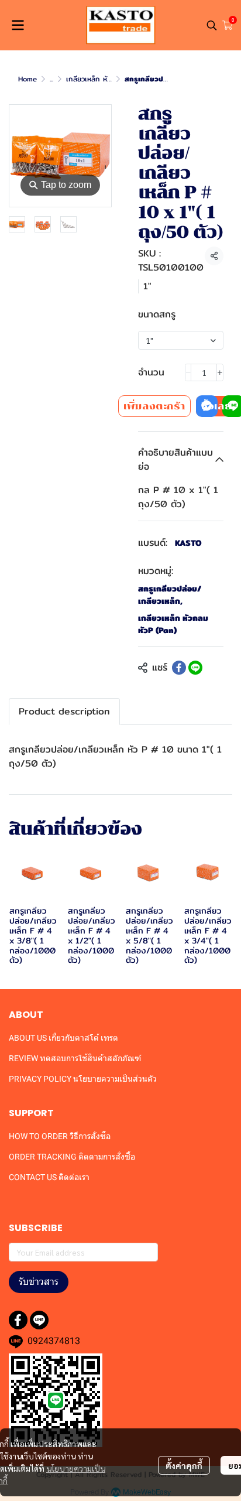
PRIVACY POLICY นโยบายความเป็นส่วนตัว (83, 1078)
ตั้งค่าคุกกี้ (184, 1465)
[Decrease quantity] (188, 372)
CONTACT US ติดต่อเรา (49, 1177)
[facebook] (18, 1320)
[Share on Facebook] (179, 668)
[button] (212, 25)
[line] (39, 1320)
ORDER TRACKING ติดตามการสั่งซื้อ (72, 1156)
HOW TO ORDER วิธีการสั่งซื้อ (60, 1136)
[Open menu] (17, 25)
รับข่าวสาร (38, 1281)
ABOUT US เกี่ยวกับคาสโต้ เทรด (63, 1037)
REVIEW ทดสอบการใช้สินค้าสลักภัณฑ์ (75, 1058)
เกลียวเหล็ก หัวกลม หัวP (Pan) (173, 624)
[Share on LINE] (195, 668)
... (51, 78)
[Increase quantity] (220, 372)
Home (27, 78)
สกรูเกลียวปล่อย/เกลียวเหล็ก (169, 595)
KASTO (188, 542)
